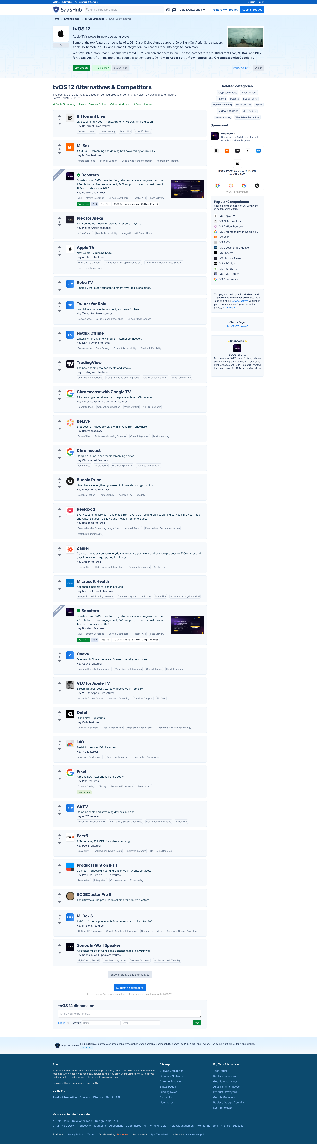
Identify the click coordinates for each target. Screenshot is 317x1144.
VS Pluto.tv (226, 252)
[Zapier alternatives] (70, 549)
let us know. (229, 307)
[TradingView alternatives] (70, 364)
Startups (93, 2)
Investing (234, 99)
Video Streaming (223, 117)
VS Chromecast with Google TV (238, 231)
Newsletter (166, 1102)
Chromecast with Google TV (234, 57)
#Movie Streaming (64, 104)
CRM (56, 1125)
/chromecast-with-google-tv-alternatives (81, 388)
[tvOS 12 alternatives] (61, 34)
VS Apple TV (227, 216)
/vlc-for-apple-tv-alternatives (74, 679)
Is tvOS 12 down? (237, 326)
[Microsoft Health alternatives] (70, 583)
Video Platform (249, 111)
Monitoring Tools (207, 1125)
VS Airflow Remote (231, 226)
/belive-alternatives (67, 417)
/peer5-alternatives (67, 832)
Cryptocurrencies (227, 92)
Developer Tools (82, 1121)
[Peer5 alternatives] (70, 837)
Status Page (120, 67)
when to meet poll (194, 1134)
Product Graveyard (225, 1092)
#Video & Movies (120, 104)
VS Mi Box (225, 237)
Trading (258, 105)
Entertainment (248, 92)
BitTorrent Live (225, 53)
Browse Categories (171, 1070)
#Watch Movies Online (92, 104)
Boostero (236, 354)
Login (261, 2)
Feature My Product (225, 9)
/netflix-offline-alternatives (72, 329)
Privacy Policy (75, 1134)
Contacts (85, 1097)
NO (70, 334)
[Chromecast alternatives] (70, 452)
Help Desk (67, 1125)
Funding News (168, 1092)
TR (70, 305)
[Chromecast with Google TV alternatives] (70, 393)
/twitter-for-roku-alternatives (73, 300)
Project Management (181, 1125)
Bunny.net (122, 1134)
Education (239, 1125)
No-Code (64, 1121)
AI (54, 1121)
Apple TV (176, 57)
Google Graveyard (224, 1097)
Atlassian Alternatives (226, 1086)
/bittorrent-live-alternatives (72, 112)
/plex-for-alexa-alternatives (73, 214)
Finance (221, 98)
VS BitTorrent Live (230, 221)
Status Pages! (168, 1086)
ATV (70, 808)
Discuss (98, 1097)
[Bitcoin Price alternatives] (70, 481)
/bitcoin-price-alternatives (72, 476)
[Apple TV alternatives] (70, 249)
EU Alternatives (240, 300)
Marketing (100, 1125)
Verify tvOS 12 (241, 68)
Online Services (243, 105)
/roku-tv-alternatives (68, 278)
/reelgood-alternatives (69, 505)
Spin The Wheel (159, 1134)
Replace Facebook (224, 1076)
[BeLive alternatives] (70, 423)
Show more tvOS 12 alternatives (129, 974)
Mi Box (242, 53)
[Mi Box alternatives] (70, 147)
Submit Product (252, 9)
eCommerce (133, 1125)
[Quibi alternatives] (70, 714)
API (118, 1097)
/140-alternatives (66, 738)
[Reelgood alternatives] (70, 511)
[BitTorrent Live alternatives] (70, 118)
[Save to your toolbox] (61, 45)
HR (145, 1125)
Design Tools (103, 1121)
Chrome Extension (171, 1081)
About (109, 1097)
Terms (90, 1134)
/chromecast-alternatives (71, 446)
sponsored (86, 1047)
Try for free (83, 204)
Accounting (116, 1125)
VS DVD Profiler (229, 274)
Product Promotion (65, 1097)
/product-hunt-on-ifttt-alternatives (77, 861)
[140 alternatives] (70, 743)
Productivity (84, 1125)
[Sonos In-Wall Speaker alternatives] (70, 947)
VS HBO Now (227, 263)
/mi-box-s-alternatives (69, 912)
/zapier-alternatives (68, 544)
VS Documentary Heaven (234, 247)
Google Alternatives (225, 1081)
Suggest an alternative (129, 987)
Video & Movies (228, 111)
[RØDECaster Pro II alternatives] (70, 896)
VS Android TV (228, 268)
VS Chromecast (229, 279)
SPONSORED (58, 174)
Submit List (166, 1097)
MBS (70, 917)
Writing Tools (158, 1125)
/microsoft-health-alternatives (74, 577)
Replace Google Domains (229, 1102)
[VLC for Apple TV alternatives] (70, 685)
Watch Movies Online (247, 117)
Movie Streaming (222, 104)
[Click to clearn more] (158, 1045)
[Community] (174, 9)
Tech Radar (220, 1070)
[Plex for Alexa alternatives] (70, 219)
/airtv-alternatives (66, 802)
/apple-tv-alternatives (69, 243)
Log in (62, 1022)
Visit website (81, 67)
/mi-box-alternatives (68, 141)
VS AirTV (224, 242)
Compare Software (171, 1076)
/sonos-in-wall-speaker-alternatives (78, 941)
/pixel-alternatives (67, 767)
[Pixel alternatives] (70, 773)
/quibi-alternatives (67, 708)
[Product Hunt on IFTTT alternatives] (70, 867)
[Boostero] (70, 176)
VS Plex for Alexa (230, 258)
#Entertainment (143, 104)
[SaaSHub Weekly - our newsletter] (168, 9)
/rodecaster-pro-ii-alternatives (74, 890)
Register (251, 2)
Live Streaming (250, 99)
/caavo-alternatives (68, 650)
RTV (70, 283)
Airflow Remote (195, 57)
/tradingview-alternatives (71, 358)
